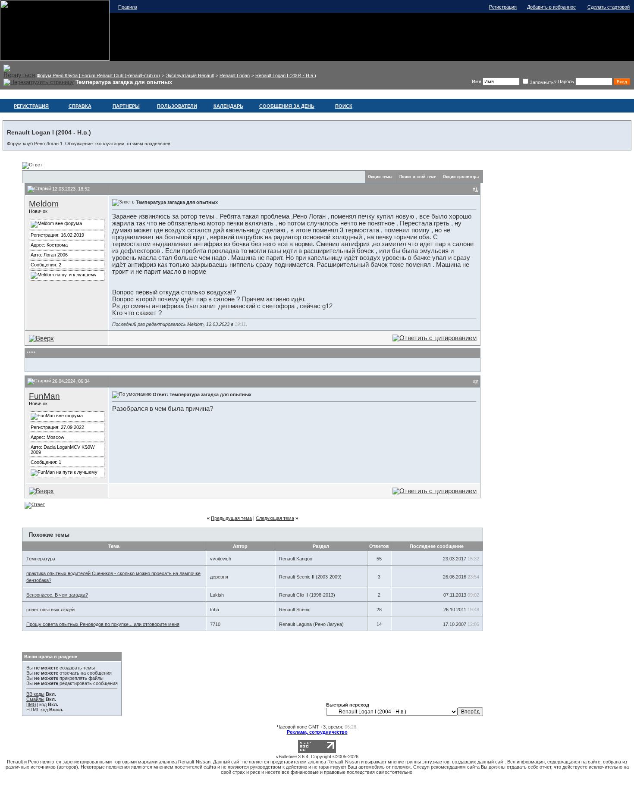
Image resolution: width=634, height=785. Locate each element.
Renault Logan (235, 75)
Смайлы (35, 699)
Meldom (44, 203)
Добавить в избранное (551, 6)
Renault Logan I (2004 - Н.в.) (285, 75)
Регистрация (503, 6)
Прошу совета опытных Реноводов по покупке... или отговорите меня (102, 624)
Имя (476, 81)
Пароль (566, 81)
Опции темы (380, 177)
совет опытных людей (50, 609)
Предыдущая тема (231, 518)
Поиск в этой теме (417, 177)
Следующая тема (275, 518)
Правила (127, 6)
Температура (40, 558)
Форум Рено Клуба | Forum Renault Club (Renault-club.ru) (98, 75)
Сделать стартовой (608, 6)
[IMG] (32, 704)
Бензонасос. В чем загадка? (57, 594)
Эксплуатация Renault (190, 75)
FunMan (44, 395)
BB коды (35, 694)
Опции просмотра (461, 177)
